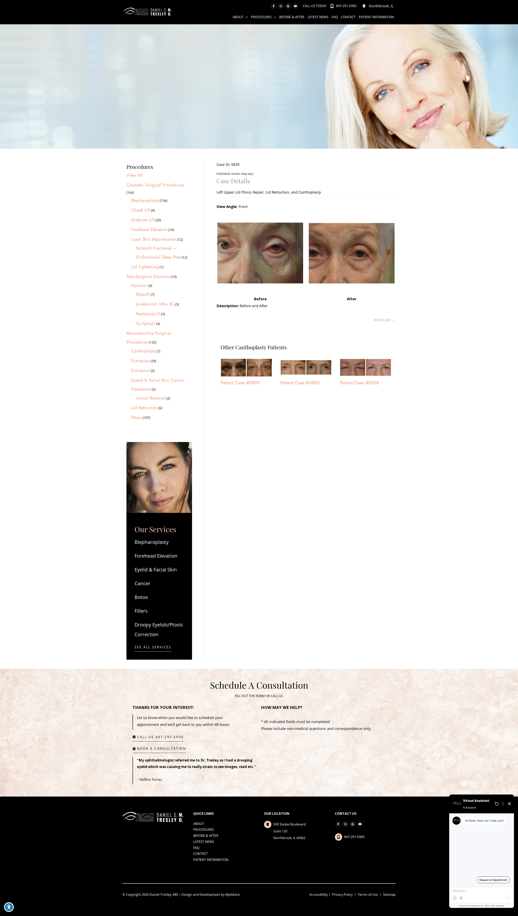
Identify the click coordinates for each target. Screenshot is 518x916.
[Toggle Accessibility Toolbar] (9, 907)
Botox (141, 597)
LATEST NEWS (203, 841)
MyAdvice (232, 894)
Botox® (143, 294)
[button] (153, 648)
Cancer (142, 583)
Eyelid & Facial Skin (156, 569)
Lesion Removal (151, 398)
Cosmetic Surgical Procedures (155, 185)
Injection (139, 285)
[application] (245, 17)
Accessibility (318, 894)
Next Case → (384, 319)
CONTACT (200, 853)
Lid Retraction (144, 407)
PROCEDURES (203, 829)
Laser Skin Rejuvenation (153, 239)
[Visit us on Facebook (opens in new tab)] (273, 6)
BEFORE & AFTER (205, 835)
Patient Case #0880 (300, 382)
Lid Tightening (145, 266)
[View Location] (364, 6)
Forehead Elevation (149, 229)
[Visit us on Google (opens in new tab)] (288, 6)
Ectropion (140, 360)
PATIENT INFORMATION (210, 859)
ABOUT (198, 823)
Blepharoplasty (145, 200)
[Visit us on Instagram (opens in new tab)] (281, 6)
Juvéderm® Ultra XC (155, 304)
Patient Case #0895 (240, 382)
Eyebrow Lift (143, 219)
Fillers (141, 610)
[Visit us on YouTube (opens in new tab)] (295, 6)
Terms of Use (368, 894)
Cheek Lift (140, 210)
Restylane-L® (148, 313)
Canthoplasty (143, 351)
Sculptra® (145, 323)
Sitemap (389, 894)
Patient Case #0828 (359, 382)
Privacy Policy (342, 894)
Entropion (140, 370)
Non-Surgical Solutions (148, 276)
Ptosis (136, 417)
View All (134, 175)
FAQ (196, 848)
